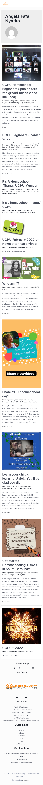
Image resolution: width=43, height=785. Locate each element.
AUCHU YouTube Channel (21, 712)
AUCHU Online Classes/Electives (21, 710)
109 (33, 668)
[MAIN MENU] (39, 4)
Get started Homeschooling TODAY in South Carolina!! (19, 565)
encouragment (32, 143)
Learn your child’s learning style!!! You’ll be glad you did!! (20, 478)
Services (21, 736)
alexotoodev (26, 780)
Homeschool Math (9, 212)
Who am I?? (11, 283)
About (21, 733)
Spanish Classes (24, 101)
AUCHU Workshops (21, 718)
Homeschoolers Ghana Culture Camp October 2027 (21, 721)
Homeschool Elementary (11, 145)
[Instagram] (21, 697)
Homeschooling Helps (10, 191)
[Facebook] (17, 697)
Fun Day (30, 210)
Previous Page (21, 664)
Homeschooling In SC (10, 101)
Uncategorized (7, 488)
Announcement (8, 143)
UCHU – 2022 (12, 648)
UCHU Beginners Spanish (23, 147)
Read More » (7, 127)
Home (21, 730)
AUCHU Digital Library (22, 715)
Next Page (21, 672)
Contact (21, 738)
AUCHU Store (21, 744)
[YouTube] (26, 697)
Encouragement (21, 143)
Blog (21, 741)
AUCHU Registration (21, 707)
